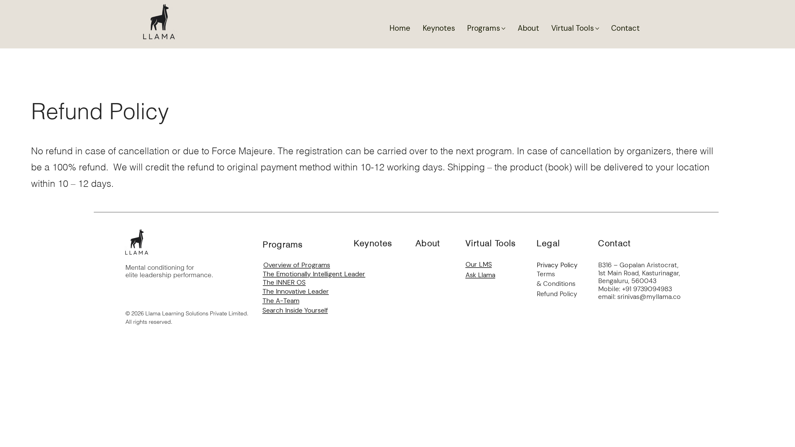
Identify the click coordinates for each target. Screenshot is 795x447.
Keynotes (373, 243)
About (428, 243)
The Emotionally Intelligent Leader (314, 274)
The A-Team (280, 300)
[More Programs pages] (503, 28)
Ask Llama (480, 275)
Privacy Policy (557, 265)
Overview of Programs (296, 265)
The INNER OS (284, 282)
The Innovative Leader (295, 291)
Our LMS (479, 264)
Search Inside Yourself (295, 310)
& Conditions (556, 283)
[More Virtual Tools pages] (597, 28)
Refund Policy (557, 294)
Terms (546, 274)
